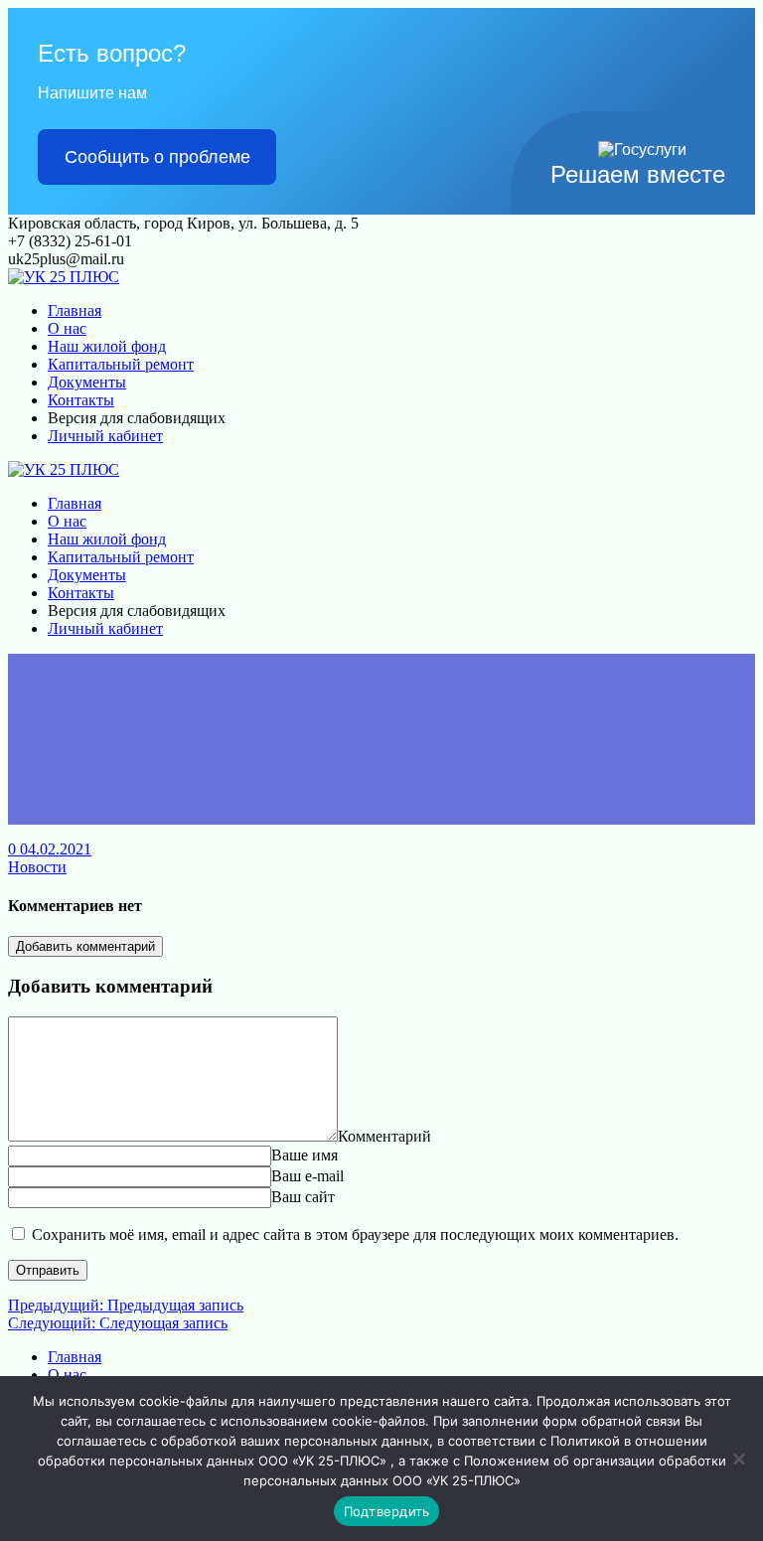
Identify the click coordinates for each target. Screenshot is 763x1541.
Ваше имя (304, 1155)
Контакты (81, 399)
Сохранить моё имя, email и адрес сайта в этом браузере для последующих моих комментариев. (355, 1234)
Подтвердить (387, 1511)
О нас (67, 328)
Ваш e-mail (307, 1175)
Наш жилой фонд (107, 346)
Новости (37, 866)
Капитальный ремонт (121, 364)
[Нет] (738, 1458)
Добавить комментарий (85, 946)
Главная (74, 310)
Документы (87, 382)
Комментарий (384, 1136)
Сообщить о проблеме (157, 157)
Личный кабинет (105, 435)
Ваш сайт (303, 1196)
